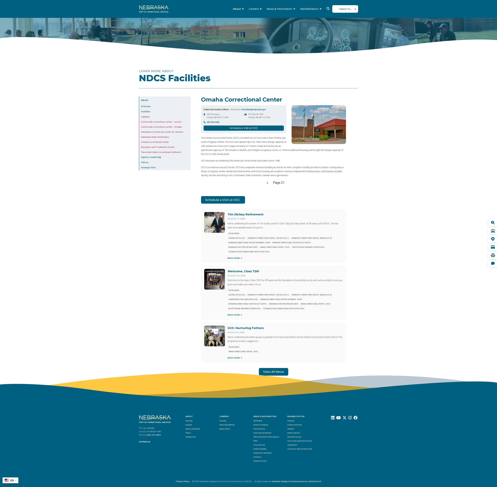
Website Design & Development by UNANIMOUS (296, 481)
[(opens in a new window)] (332, 418)
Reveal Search (328, 8)
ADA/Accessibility (259, 449)
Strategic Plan (148, 167)
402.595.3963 (213, 122)
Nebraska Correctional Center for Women (162, 132)
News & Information (279, 9)
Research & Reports (260, 425)
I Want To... (345, 9)
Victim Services (259, 445)
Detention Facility (259, 461)
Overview (146, 106)
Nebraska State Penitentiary (155, 137)
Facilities (145, 111)
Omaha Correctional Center (155, 142)
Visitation (145, 117)
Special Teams (224, 429)
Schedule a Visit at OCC (244, 128)
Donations (257, 457)
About (237, 9)
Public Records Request (262, 433)
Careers (254, 9)
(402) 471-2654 (153, 435)
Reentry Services (293, 433)
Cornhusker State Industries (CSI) (299, 449)
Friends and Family (294, 425)
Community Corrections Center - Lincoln (161, 122)
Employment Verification (262, 453)
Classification (292, 445)
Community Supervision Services (299, 441)
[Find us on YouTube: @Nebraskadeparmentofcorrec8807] (338, 418)
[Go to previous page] (267, 183)
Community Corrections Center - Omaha (161, 127)
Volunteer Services (294, 437)
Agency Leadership (151, 157)
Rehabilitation (309, 9)
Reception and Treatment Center (158, 147)
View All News (273, 372)
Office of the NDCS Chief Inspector (266, 437)
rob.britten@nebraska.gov (253, 109)
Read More (234, 258)
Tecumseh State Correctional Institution (161, 152)
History (145, 162)
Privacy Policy (182, 481)
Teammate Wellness (227, 425)
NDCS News (257, 421)
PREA (255, 441)
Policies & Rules (259, 429)
